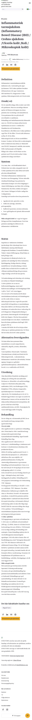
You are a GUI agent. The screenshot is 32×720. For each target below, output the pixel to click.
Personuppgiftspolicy (7, 683)
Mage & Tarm (6, 608)
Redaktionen (5, 678)
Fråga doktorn (5, 697)
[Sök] (22, 9)
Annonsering (5, 681)
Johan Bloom (17, 660)
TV (2, 695)
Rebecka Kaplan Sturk (17, 656)
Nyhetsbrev (4, 700)
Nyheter (3, 692)
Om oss (3, 675)
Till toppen (17, 715)
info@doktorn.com (22, 665)
